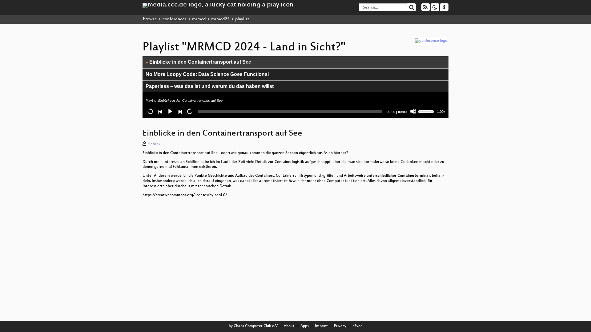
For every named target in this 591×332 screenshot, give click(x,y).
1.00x (441, 111)
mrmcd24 (220, 19)
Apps (304, 326)
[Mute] (413, 111)
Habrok (154, 144)
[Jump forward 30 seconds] (189, 111)
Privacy (340, 326)
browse (150, 19)
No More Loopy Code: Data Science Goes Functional (207, 74)
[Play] (170, 111)
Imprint (321, 326)
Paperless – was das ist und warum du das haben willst (210, 86)
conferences (175, 19)
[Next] (180, 111)
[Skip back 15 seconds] (150, 111)
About (289, 326)
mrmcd (199, 19)
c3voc (357, 326)
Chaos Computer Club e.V (256, 326)
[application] (295, 87)
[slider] (427, 111)
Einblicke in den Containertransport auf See (198, 62)
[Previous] (160, 111)
